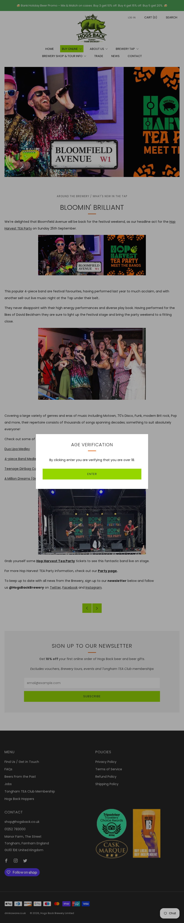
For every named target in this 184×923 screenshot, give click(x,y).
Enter (92, 474)
